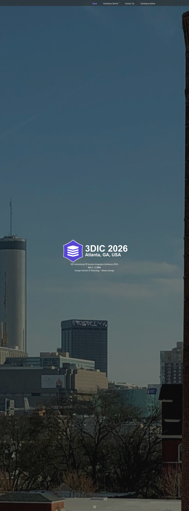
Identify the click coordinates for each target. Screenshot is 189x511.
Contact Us (129, 3)
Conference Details (110, 3)
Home (94, 3)
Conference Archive (147, 3)
